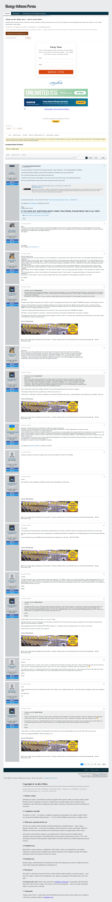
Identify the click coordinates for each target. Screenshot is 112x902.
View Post (43, 290)
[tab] (7, 155)
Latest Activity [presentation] (15, 154)
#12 (104, 598)
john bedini (46, 215)
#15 (104, 708)
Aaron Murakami (33, 203)
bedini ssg (31, 215)
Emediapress (16, 13)
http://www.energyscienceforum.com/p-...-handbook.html (63, 199)
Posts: (11, 179)
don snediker (12, 459)
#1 (104, 166)
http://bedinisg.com (37, 187)
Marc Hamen (12, 691)
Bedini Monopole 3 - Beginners (52, 135)
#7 (104, 425)
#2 (104, 224)
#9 (104, 476)
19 (99, 764)
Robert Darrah (12, 581)
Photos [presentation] (24, 154)
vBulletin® (100, 774)
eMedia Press (46, 15)
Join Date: (9, 178)
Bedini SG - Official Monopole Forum (36, 135)
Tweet (13, 184)
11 (95, 764)
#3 (104, 253)
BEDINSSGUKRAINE (12, 432)
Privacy (86, 770)
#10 (104, 525)
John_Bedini (12, 230)
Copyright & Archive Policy (50, 778)
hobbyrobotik (12, 260)
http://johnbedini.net (34, 246)
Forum (9, 135)
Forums (7, 13)
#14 (104, 684)
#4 (104, 287)
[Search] (86, 158)
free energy (41, 215)
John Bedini (24, 135)
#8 (104, 452)
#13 (104, 659)
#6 (104, 372)
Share (13, 182)
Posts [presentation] (7, 154)
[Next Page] (99, 158)
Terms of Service (94, 770)
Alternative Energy (17, 135)
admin (12, 172)
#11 (104, 574)
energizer (36, 215)
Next (104, 764)
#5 (104, 348)
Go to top (104, 770)
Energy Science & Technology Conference (34, 13)
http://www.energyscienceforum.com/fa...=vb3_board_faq (35, 213)
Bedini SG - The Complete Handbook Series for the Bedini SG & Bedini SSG (51, 185)
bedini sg (27, 215)
